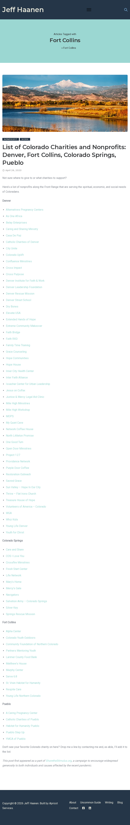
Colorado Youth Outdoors (20, 637)
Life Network (13, 575)
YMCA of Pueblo (16, 738)
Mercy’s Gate (13, 588)
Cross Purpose (15, 274)
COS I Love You (15, 556)
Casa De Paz (13, 235)
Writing (109, 802)
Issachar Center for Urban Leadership (28, 384)
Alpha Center (13, 631)
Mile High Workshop (18, 409)
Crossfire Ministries (18, 562)
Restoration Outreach (18, 474)
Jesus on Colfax (15, 390)
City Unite (11, 248)
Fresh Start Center (16, 569)
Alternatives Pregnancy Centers (24, 209)
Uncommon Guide (90, 802)
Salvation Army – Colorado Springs (26, 601)
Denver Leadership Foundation (24, 287)
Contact (73, 808)
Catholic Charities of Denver (22, 242)
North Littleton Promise (20, 435)
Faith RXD (12, 338)
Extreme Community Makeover (24, 325)
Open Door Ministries (18, 448)
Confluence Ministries (19, 261)
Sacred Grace (14, 480)
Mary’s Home (13, 581)
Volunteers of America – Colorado (26, 506)
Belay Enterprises (16, 222)
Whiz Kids (12, 519)
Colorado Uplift (15, 254)
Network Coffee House (19, 429)
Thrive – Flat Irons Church (21, 493)
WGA (9, 513)
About (72, 802)
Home (57, 47)
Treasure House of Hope (20, 500)
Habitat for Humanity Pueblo (22, 726)
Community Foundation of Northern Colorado (32, 644)
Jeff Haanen (23, 9)
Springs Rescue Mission (20, 614)
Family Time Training (18, 345)
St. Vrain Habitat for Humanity (23, 683)
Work (24, 139)
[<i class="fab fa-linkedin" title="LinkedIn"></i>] (90, 808)
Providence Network (18, 461)
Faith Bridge (13, 332)
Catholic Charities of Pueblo (22, 719)
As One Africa (14, 216)
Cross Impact (14, 267)
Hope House (13, 364)
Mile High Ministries (18, 403)
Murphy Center (14, 670)
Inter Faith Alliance (17, 377)
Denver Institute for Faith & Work (25, 280)
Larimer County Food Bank (21, 657)
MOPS (10, 416)
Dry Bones (12, 306)
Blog (120, 802)
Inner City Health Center (20, 371)
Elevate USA (13, 313)
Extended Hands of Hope (21, 319)
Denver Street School (18, 300)
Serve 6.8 (11, 676)
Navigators (12, 594)
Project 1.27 (13, 455)
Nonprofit (10, 139)
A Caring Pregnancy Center (21, 713)
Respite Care (13, 689)
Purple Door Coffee (17, 467)
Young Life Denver (17, 526)
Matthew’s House (16, 663)
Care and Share (15, 549)
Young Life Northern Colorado (23, 695)
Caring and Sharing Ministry (22, 229)
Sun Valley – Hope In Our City (23, 487)
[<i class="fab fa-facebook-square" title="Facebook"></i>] (83, 808)
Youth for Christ (15, 532)
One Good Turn (14, 442)
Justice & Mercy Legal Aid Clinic (25, 396)
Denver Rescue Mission (20, 293)
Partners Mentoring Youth (21, 650)
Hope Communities (17, 358)
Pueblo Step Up (15, 732)
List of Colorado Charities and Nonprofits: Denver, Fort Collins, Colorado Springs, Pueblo (64, 154)
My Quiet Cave (14, 422)
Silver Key (12, 607)
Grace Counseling (16, 351)
